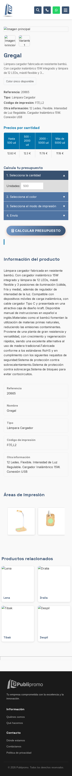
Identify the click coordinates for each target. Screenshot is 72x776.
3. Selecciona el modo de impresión (36, 206)
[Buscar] (38, 10)
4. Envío (36, 215)
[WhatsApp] (56, 10)
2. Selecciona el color (36, 197)
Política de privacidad (18, 752)
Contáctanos (13, 746)
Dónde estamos (15, 740)
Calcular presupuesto (37, 231)
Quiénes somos (15, 716)
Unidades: (13, 186)
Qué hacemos (14, 722)
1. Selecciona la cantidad (36, 175)
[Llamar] (47, 10)
